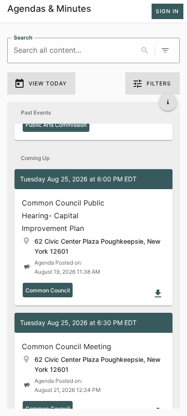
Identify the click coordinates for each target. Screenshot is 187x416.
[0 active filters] (165, 50)
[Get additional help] (168, 102)
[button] (93, 237)
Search (23, 37)
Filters (159, 83)
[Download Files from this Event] (158, 293)
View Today (48, 83)
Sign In (167, 11)
